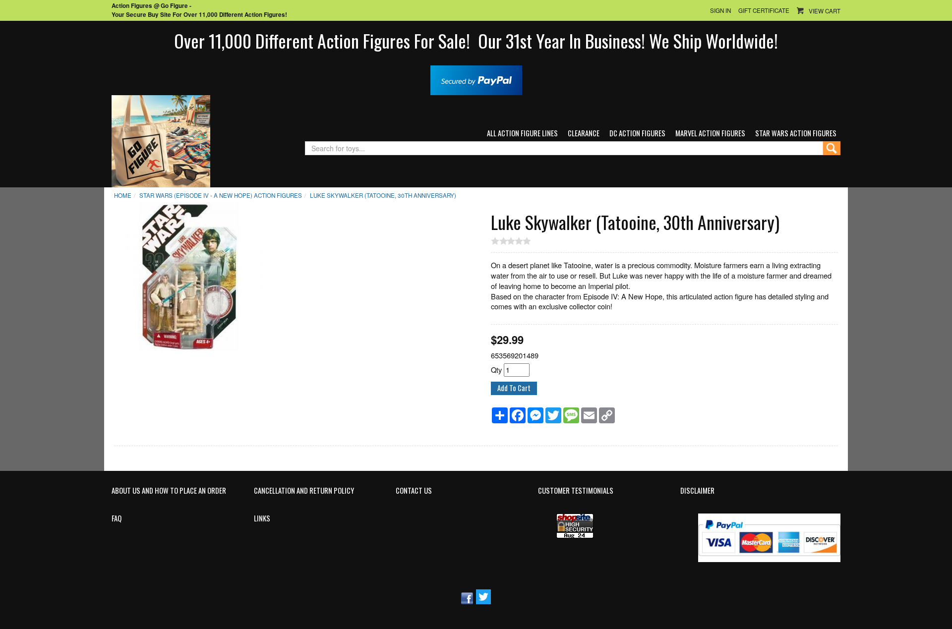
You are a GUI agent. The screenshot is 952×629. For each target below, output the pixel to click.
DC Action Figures (637, 133)
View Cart (824, 11)
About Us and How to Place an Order (169, 491)
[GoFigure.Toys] (161, 140)
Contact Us (414, 491)
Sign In (720, 10)
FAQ (116, 518)
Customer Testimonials (575, 491)
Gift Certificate (763, 10)
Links (262, 518)
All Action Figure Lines (522, 133)
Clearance (583, 133)
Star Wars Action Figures (795, 133)
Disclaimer (697, 491)
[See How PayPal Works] (476, 79)
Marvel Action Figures (710, 133)
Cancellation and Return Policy (304, 491)
